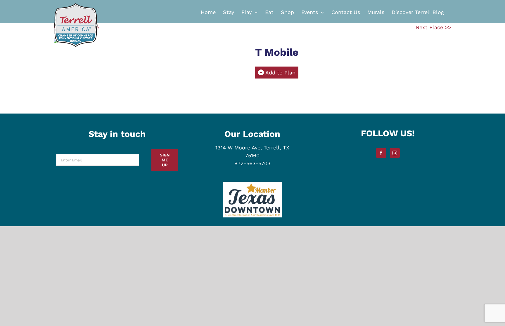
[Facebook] (381, 153)
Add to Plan (280, 72)
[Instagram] (395, 153)
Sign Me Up (165, 160)
